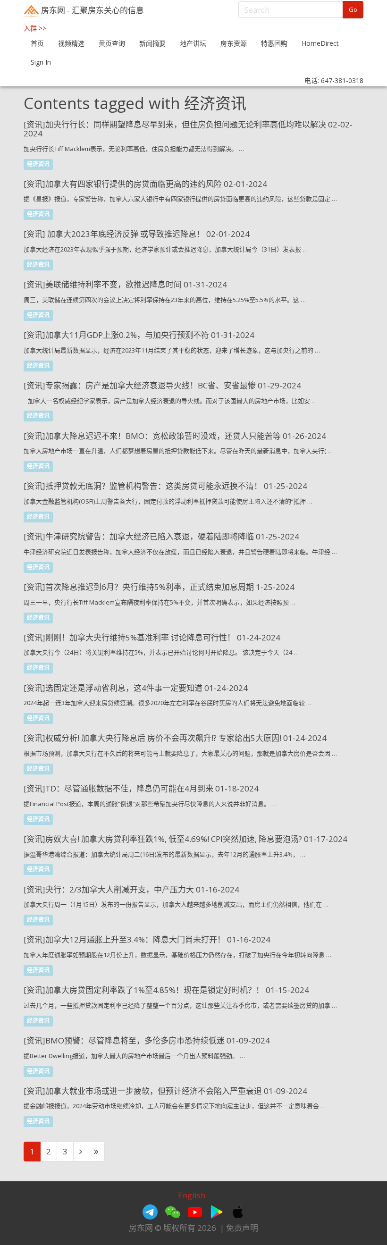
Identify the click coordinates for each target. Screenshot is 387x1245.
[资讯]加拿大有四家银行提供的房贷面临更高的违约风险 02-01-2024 (145, 183)
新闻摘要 (152, 43)
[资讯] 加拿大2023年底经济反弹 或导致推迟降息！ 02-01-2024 (137, 233)
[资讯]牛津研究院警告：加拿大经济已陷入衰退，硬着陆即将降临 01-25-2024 (161, 536)
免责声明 (242, 1227)
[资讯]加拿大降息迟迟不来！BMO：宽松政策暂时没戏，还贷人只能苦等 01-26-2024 (175, 435)
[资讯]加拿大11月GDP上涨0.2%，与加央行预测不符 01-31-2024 (139, 334)
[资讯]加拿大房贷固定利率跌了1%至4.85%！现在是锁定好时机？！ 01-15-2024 (166, 989)
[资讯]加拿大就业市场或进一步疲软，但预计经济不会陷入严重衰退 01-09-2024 (165, 1090)
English (191, 1195)
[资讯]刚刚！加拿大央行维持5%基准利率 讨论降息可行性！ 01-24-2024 (152, 637)
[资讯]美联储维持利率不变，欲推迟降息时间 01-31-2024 (125, 284)
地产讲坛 (193, 43)
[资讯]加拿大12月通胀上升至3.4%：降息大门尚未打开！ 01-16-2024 (147, 939)
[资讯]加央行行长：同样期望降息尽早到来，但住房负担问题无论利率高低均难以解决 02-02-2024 (188, 129)
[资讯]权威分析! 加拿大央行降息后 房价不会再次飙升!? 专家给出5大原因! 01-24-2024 (175, 737)
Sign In (41, 62)
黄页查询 (112, 43)
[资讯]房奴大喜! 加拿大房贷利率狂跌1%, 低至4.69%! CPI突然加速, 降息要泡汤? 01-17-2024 (185, 838)
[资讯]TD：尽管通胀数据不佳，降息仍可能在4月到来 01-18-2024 (141, 788)
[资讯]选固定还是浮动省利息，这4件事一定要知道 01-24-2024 (136, 687)
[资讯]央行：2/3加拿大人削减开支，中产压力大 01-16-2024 (131, 889)
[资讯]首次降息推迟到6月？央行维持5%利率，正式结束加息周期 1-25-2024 (159, 586)
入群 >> (35, 28)
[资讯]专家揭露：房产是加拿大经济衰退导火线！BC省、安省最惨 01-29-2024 (162, 385)
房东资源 (233, 43)
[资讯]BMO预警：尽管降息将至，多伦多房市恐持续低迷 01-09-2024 (147, 1040)
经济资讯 (38, 164)
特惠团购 (274, 43)
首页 (37, 43)
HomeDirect (320, 43)
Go (353, 9)
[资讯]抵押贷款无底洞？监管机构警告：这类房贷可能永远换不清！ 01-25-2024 (165, 485)
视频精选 (71, 43)
